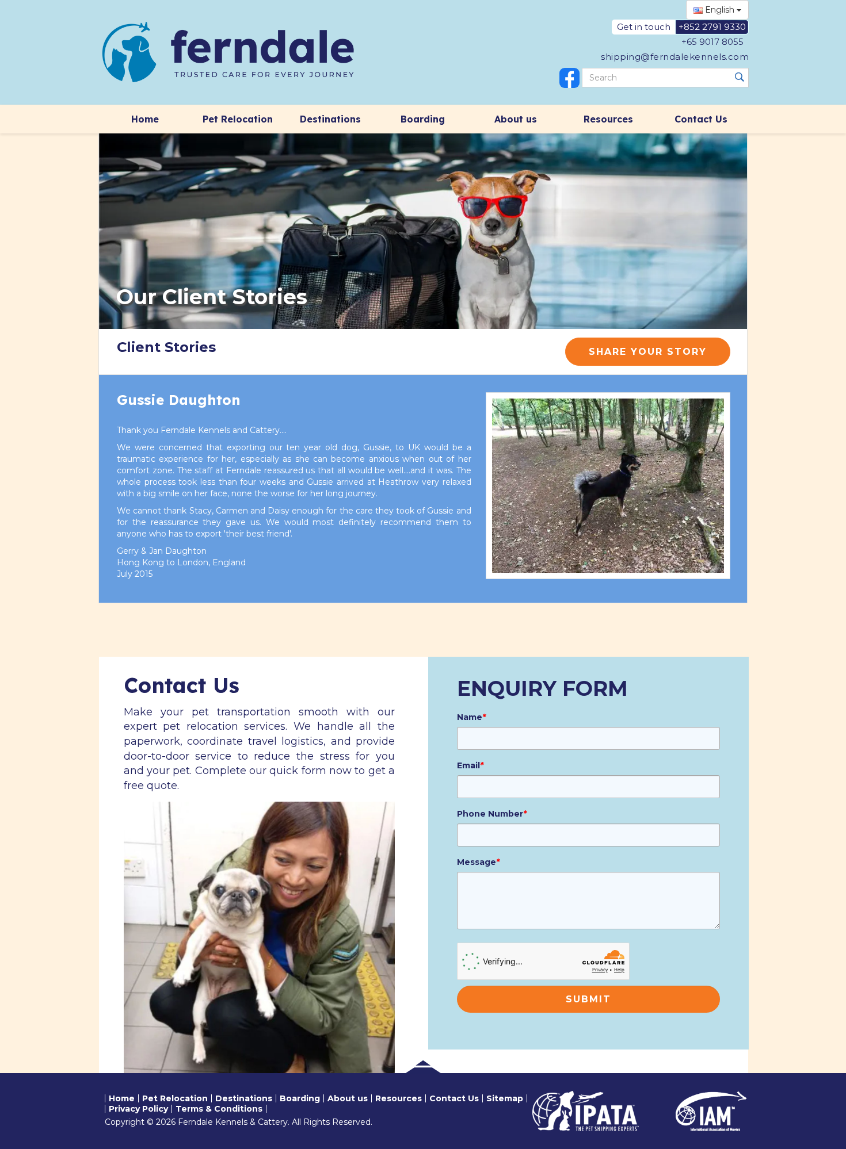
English (720, 10)
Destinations (330, 119)
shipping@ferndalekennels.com (675, 56)
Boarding (423, 119)
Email (470, 765)
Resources (608, 119)
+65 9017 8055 (712, 41)
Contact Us (700, 119)
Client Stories (166, 347)
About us (515, 119)
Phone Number (492, 814)
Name (471, 717)
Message (478, 862)
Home (145, 119)
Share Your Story (648, 351)
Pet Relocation (238, 119)
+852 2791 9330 (712, 26)
